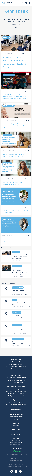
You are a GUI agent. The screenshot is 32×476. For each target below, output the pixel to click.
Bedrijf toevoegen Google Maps (16, 391)
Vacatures (16, 425)
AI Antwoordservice (16, 375)
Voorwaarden (18, 465)
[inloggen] (22, 3)
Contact (16, 412)
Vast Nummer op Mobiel (16, 382)
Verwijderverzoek (16, 417)
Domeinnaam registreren (16, 402)
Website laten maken (16, 369)
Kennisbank (16, 432)
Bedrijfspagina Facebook (16, 393)
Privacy (10, 465)
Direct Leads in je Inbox (16, 389)
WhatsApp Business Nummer (16, 380)
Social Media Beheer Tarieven (16, 366)
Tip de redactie (16, 434)
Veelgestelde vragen (16, 414)
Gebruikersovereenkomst (12, 467)
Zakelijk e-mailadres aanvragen (16, 404)
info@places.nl (17, 448)
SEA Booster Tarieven (16, 364)
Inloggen (16, 419)
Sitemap (26, 467)
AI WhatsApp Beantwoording (16, 377)
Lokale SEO (16, 362)
